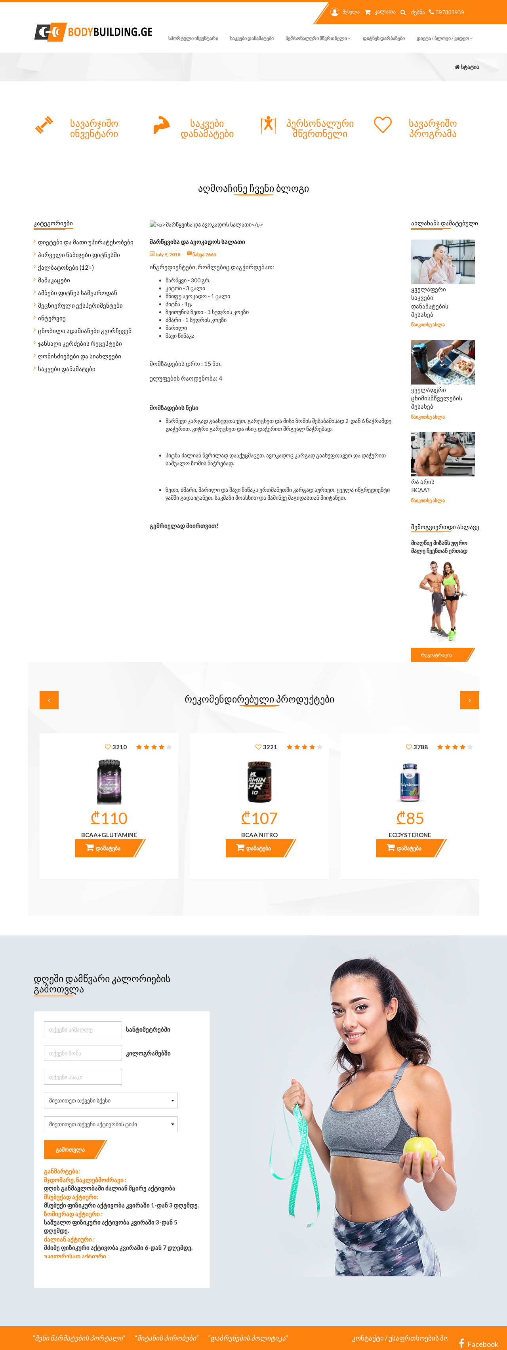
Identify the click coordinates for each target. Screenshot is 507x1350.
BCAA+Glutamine (109, 834)
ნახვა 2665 (204, 254)
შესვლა (351, 12)
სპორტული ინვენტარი (193, 38)
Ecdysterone (410, 834)
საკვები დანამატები (252, 38)
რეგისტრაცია (436, 655)
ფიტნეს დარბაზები (384, 38)
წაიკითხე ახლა (428, 325)
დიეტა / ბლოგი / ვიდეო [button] (443, 38)
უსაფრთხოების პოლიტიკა (432, 1338)
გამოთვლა (70, 1149)
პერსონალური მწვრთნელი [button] (317, 38)
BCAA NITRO (259, 834)
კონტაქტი (368, 1338)
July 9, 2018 (167, 254)
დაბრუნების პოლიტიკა (248, 1338)
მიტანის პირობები (166, 1338)
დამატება (107, 848)
